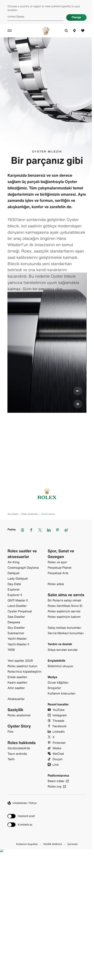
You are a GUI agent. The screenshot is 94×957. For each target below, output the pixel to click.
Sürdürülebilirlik (18, 748)
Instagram (59, 715)
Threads (58, 721)
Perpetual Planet (59, 567)
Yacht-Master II (18, 644)
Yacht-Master (17, 638)
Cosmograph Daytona (23, 567)
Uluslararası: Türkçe (24, 803)
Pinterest (58, 743)
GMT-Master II (17, 600)
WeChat (58, 753)
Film (10, 731)
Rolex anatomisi (18, 715)
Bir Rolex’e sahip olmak (64, 600)
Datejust (13, 573)
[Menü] (10, 31)
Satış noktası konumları (64, 627)
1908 (11, 650)
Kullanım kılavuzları (61, 693)
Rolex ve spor (57, 562)
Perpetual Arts (58, 573)
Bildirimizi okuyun (60, 666)
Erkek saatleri (17, 677)
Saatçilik (15, 710)
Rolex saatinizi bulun (22, 666)
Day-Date (14, 584)
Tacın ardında (17, 753)
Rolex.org (54, 786)
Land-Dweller (16, 606)
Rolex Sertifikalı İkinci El (65, 606)
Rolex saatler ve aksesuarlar (22, 553)
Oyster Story (19, 726)
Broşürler (54, 688)
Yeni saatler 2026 (20, 660)
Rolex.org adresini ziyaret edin (45, 911)
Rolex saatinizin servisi (64, 611)
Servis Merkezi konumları (66, 633)
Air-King (13, 562)
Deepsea (13, 622)
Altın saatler (16, 688)
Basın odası (56, 781)
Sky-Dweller (16, 627)
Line (55, 764)
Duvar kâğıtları (58, 682)
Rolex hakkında (21, 743)
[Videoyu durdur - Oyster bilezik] (77, 404)
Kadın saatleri (17, 682)
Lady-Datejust (17, 578)
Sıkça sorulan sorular (63, 650)
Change (76, 17)
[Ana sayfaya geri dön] (45, 30)
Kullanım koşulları (27, 844)
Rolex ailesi (56, 584)
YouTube (58, 710)
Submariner (15, 633)
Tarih (10, 759)
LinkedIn (58, 731)
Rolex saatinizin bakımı (64, 617)
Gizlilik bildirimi (52, 844)
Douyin (57, 759)
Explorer (13, 589)
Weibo (56, 748)
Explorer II (14, 595)
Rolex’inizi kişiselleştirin (24, 671)
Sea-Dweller (16, 617)
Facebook (59, 726)
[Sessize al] (77, 391)
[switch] (21, 816)
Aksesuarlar (15, 699)
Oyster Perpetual (19, 611)
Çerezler (72, 844)
